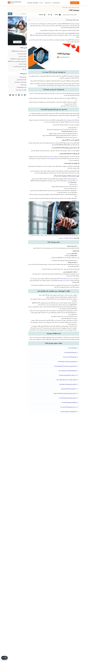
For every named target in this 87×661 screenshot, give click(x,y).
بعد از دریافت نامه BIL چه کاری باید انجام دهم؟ (68, 375)
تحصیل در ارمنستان (22, 56)
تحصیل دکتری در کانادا (22, 54)
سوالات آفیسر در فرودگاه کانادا (20, 82)
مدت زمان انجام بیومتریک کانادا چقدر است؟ (68, 407)
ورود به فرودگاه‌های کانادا (21, 87)
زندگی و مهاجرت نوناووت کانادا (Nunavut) (18, 59)
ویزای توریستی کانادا (51, 158)
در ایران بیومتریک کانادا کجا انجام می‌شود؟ (69, 389)
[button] (25, 95)
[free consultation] (17, 45)
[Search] (10, 13)
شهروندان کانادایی (71, 179)
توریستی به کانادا (69, 25)
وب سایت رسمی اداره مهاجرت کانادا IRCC (65, 278)
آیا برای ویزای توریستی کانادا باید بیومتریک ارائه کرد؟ (67, 361)
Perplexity (41, 14)
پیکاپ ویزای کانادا (23, 77)
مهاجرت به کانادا (71, 7)
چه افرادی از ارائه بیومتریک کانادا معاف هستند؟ (68, 384)
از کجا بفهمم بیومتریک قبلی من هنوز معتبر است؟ (67, 370)
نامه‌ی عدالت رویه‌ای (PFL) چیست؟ (19, 66)
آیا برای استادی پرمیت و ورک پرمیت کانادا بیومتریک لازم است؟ (65, 366)
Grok (49, 14)
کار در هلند (24, 69)
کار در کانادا (41, 40)
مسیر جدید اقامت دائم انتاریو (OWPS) (19, 51)
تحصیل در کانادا (35, 40)
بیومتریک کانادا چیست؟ (72, 348)
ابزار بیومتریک (70, 120)
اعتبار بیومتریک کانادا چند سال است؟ (70, 357)
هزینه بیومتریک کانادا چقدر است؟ (70, 352)
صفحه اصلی (77, 7)
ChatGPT (56, 14)
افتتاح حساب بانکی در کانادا (21, 90)
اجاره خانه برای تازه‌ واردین (21, 79)
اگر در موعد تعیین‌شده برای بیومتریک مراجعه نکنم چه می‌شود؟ (65, 393)
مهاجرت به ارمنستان (22, 64)
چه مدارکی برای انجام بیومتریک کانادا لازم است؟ (68, 398)
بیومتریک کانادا (23, 85)
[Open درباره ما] (38, 3)
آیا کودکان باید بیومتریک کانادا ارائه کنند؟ (69, 402)
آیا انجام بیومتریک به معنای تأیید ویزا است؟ (68, 411)
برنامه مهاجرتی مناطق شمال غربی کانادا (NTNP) (17, 61)
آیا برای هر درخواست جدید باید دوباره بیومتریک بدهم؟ (67, 380)
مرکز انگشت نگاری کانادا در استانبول (66, 238)
